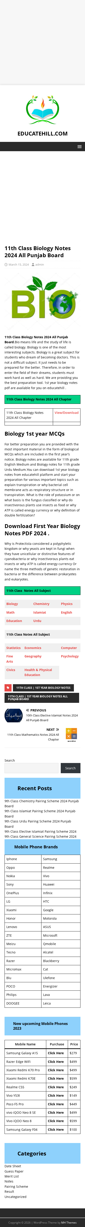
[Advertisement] (42, 42)
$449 (73, 1104)
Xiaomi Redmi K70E (21, 1078)
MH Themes (69, 1223)
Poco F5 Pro (15, 1104)
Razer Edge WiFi (18, 1061)
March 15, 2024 (19, 264)
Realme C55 (15, 1087)
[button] (79, 146)
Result (9, 1191)
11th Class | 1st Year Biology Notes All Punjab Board (38, 697)
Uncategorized (16, 1197)
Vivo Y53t (13, 1095)
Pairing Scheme (16, 1186)
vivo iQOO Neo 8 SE (21, 1112)
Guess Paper (14, 1171)
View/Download (67, 412)
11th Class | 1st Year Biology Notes (43, 688)
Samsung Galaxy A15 (22, 1053)
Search (10, 760)
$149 (73, 1095)
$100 (73, 1129)
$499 (73, 1061)
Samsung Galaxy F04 (21, 1129)
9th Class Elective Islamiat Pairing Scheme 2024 (40, 831)
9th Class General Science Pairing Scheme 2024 (40, 836)
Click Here (56, 1053)
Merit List (12, 1176)
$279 (73, 1053)
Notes (9, 1181)
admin (39, 264)
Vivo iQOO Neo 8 (19, 1121)
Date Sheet (13, 1166)
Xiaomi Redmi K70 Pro (23, 1070)
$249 (73, 1087)
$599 (73, 1078)
